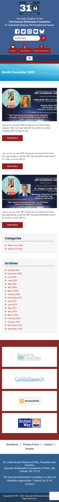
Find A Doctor (25, 51)
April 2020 (12, 287)
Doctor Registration (41, 51)
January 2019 (14, 322)
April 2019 (12, 311)
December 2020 (15, 273)
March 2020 (13, 291)
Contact (48, 444)
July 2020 (12, 277)
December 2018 (15, 325)
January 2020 (14, 294)
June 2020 (12, 280)
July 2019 (12, 301)
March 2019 (13, 315)
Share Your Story (15, 245)
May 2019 (12, 308)
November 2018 (15, 329)
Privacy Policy (31, 444)
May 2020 (12, 284)
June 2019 (12, 304)
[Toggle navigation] (29, 58)
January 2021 (14, 270)
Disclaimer (12, 444)
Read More (12, 138)
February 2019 (14, 318)
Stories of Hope (15, 249)
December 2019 (15, 298)
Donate (13, 51)
